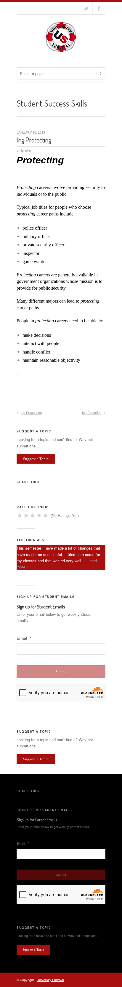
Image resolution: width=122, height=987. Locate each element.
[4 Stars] (39, 515)
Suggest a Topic (36, 459)
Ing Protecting (34, 140)
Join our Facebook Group (99, 8)
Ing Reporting (91, 412)
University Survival (50, 979)
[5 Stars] (46, 515)
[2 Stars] (26, 515)
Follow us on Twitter (86, 8)
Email (24, 638)
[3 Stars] (33, 515)
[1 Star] (20, 515)
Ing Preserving (31, 412)
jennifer (26, 150)
